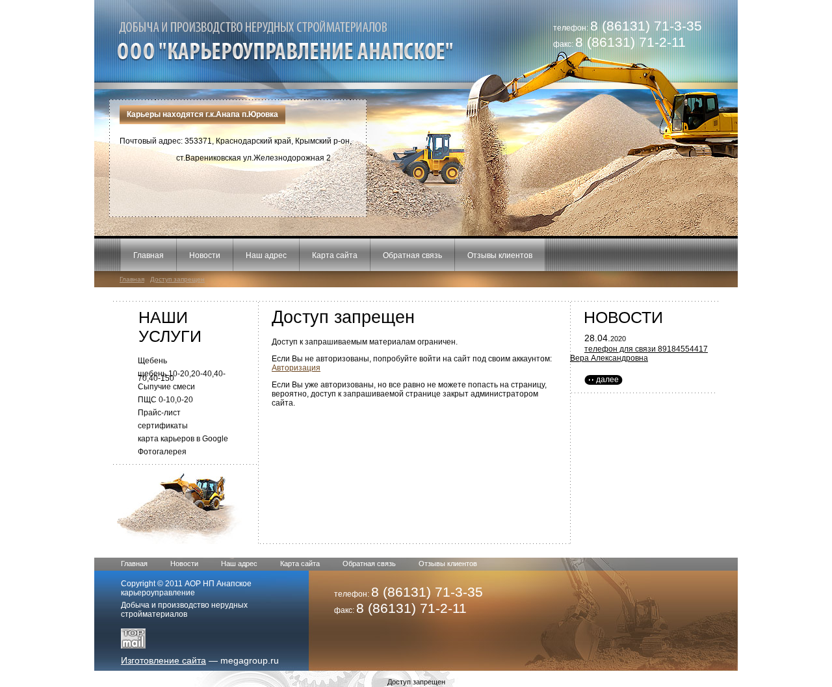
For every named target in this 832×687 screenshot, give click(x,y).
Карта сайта (335, 255)
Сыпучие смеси (166, 386)
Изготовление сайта (163, 660)
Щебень (152, 360)
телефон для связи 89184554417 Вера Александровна (639, 353)
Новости (204, 255)
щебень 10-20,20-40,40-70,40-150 (182, 376)
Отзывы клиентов (499, 255)
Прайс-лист (159, 412)
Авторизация (296, 367)
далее (607, 379)
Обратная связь (412, 255)
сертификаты (163, 425)
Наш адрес (266, 255)
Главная (148, 255)
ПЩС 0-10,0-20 (165, 399)
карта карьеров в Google (183, 438)
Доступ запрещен (177, 279)
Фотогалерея (162, 451)
